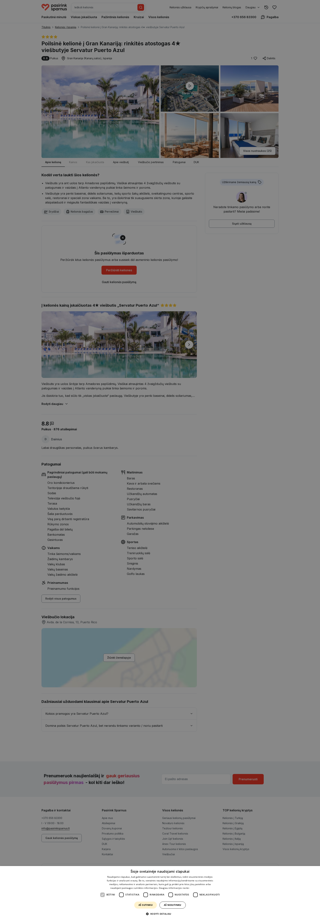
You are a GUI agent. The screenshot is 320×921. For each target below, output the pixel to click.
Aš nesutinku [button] (172, 905)
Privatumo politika (199, 888)
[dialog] (160, 893)
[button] (160, 914)
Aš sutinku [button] (146, 905)
